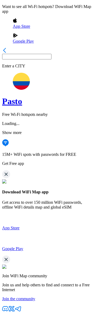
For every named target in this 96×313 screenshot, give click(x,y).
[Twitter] (12, 310)
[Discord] (5, 310)
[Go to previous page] (4, 51)
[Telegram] (18, 310)
